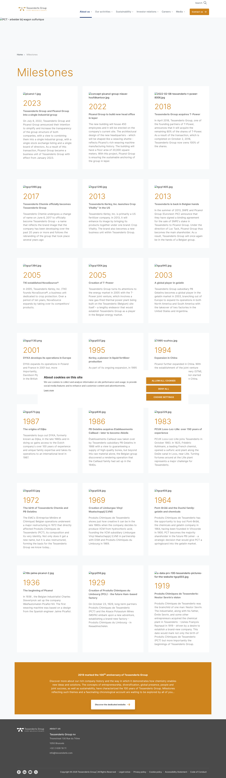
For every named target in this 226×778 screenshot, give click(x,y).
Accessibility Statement (176, 772)
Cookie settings (164, 397)
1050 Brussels (57, 743)
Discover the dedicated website (110, 705)
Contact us (197, 12)
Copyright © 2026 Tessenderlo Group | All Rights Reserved (88, 772)
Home (20, 55)
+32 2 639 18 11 (58, 748)
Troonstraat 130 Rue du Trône (65, 739)
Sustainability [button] (123, 12)
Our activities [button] (102, 12)
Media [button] (179, 12)
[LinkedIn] (24, 772)
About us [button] (85, 12)
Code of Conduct (198, 772)
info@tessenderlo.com (61, 753)
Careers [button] (166, 12)
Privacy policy (139, 772)
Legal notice (124, 772)
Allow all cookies (163, 381)
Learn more (49, 390)
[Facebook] (19, 772)
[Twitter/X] (36, 772)
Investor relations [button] (146, 12)
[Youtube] (30, 772)
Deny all (163, 389)
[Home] (31, 9)
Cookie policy (155, 772)
